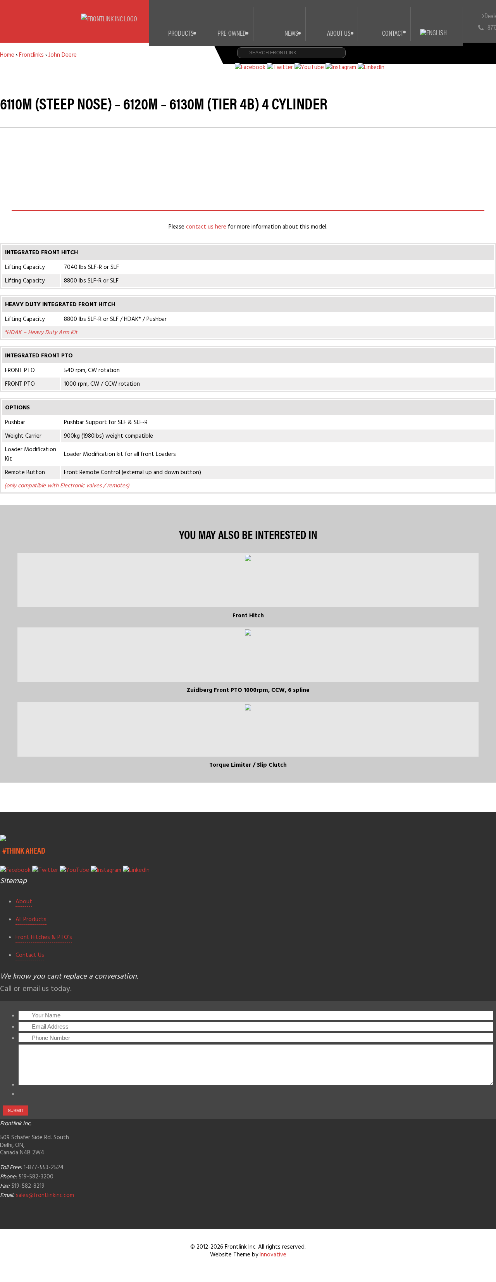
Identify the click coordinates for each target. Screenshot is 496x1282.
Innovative (273, 1254)
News (291, 33)
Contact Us (30, 955)
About (24, 901)
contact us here (206, 227)
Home (7, 55)
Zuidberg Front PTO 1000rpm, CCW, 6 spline (248, 690)
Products (181, 33)
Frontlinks (31, 55)
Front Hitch (248, 615)
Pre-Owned (231, 33)
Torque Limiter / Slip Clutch (248, 765)
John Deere (62, 55)
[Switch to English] (437, 23)
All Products (31, 919)
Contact (392, 33)
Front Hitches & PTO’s (44, 937)
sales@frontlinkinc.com (45, 1195)
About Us (339, 33)
